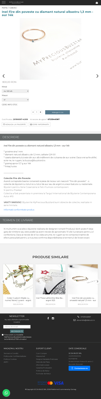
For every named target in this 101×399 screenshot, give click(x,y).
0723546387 (85, 317)
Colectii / (13, 8)
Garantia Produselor (44, 368)
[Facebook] (48, 318)
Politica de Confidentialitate (15, 356)
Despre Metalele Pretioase (47, 359)
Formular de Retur (43, 374)
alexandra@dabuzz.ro (85, 320)
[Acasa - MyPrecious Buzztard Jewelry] (17, 2)
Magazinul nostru (13, 348)
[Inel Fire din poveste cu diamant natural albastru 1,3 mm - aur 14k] (50, 49)
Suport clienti (43, 348)
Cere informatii (40, 124)
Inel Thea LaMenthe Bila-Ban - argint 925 (50, 299)
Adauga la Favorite (15, 124)
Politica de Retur (42, 371)
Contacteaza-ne (81, 368)
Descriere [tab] (10, 137)
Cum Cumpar (41, 353)
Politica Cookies (10, 359)
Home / (5, 8)
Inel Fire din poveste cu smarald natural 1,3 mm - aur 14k (83, 299)
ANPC (6, 362)
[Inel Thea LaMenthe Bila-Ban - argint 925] (50, 279)
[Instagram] (53, 318)
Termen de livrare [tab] (17, 220)
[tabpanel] (50, 49)
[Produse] (4, 3)
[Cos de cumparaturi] (96, 3)
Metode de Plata (43, 362)
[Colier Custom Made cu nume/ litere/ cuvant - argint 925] (18, 279)
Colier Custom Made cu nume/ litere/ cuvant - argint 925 (18, 299)
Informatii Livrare (42, 365)
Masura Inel (40, 356)
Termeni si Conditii (11, 353)
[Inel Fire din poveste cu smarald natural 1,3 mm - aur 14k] (83, 279)
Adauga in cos (57, 112)
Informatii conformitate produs (19, 210)
